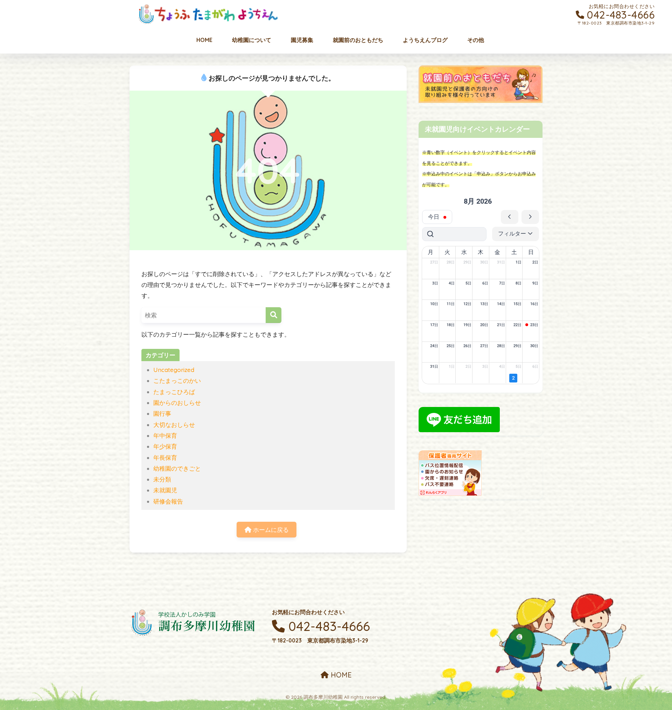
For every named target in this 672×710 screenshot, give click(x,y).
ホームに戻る (270, 529)
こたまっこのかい (177, 380)
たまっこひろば (174, 391)
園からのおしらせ (177, 402)
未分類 (162, 479)
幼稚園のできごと (177, 468)
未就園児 (165, 490)
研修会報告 (168, 501)
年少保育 (165, 446)
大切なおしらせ (174, 424)
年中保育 (165, 435)
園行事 (162, 413)
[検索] (273, 315)
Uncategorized (173, 369)
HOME (340, 674)
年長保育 (165, 457)
